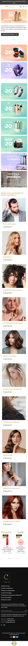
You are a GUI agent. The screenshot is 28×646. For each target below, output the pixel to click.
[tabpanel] (14, 22)
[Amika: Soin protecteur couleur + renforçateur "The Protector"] (7, 540)
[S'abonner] (25, 610)
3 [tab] (14, 558)
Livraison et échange (6, 593)
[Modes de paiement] (11, 637)
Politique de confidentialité (8, 590)
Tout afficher (20, 532)
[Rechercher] (24, 6)
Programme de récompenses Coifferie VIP (11, 595)
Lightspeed (23, 633)
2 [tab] (14, 37)
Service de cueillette (6, 597)
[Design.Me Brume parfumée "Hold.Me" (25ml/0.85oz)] (20, 540)
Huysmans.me (16, 634)
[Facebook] (1, 625)
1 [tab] (9, 558)
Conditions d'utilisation (7, 588)
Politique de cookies (6, 600)
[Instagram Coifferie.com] (4, 625)
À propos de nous (5, 586)
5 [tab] (19, 558)
